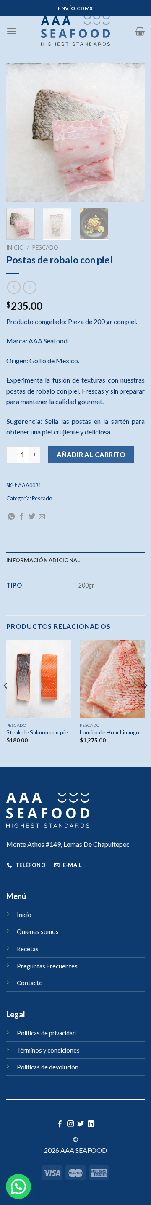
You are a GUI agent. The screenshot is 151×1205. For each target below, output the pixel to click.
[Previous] (19, 132)
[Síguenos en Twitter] (80, 1124)
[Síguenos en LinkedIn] (91, 1124)
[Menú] (11, 31)
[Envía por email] (42, 517)
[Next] (131, 132)
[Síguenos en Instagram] (70, 1124)
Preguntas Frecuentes (47, 966)
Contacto (30, 983)
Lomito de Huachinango (109, 732)
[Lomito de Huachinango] (112, 679)
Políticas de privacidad (46, 1033)
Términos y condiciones (48, 1050)
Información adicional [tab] (43, 560)
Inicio (15, 247)
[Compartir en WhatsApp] (11, 517)
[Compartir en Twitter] (32, 517)
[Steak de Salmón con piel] (38, 679)
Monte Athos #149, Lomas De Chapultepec (68, 844)
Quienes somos (38, 931)
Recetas (28, 948)
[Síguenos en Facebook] (60, 1124)
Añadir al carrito (91, 454)
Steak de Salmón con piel (37, 732)
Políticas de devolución (47, 1067)
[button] (18, 1186)
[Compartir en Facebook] (21, 517)
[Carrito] (140, 31)
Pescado (45, 247)
